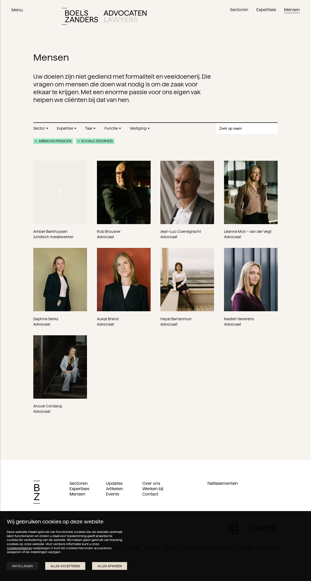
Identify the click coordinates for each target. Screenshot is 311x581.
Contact (150, 494)
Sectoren (78, 483)
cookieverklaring (19, 548)
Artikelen (114, 489)
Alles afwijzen (110, 566)
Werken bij (152, 489)
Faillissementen (222, 483)
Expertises (79, 489)
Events (112, 494)
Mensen (77, 494)
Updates (114, 483)
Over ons (151, 483)
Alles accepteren (65, 566)
